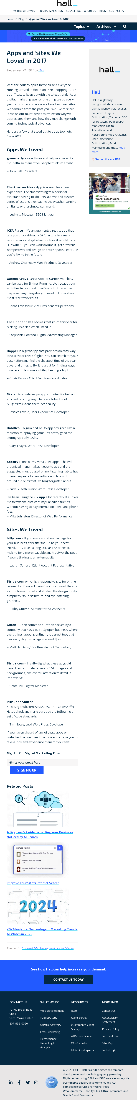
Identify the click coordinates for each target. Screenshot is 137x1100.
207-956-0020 (18, 1023)
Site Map (107, 1043)
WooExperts (79, 1043)
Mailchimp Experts (82, 1050)
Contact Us (109, 1010)
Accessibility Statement (110, 1019)
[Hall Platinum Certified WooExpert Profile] (51, 1082)
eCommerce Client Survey (82, 1027)
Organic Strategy (50, 1024)
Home (10, 19)
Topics (79, 26)
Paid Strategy (48, 1017)
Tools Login (109, 1050)
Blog (21, 19)
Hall (41, 70)
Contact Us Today (68, 979)
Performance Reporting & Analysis (48, 1043)
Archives (104, 26)
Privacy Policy (110, 1029)
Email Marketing (50, 1031)
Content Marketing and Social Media (47, 948)
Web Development (52, 1010)
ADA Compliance (81, 1036)
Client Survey (79, 1017)
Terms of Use (110, 1036)
